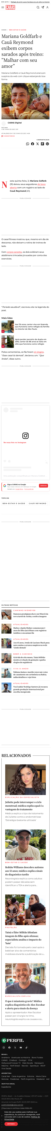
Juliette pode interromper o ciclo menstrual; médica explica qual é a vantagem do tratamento (24, 805)
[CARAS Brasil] (10, 7)
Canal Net (5, 1076)
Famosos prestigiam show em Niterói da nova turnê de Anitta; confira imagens (30, 615)
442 (47, 1079)
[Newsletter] (43, 7)
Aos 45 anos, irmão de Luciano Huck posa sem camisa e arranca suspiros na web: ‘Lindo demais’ (31, 645)
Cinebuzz (13, 1060)
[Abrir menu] (3, 7)
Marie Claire (41, 1076)
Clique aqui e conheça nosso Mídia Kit (16, 1108)
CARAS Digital (15, 123)
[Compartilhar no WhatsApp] (28, 144)
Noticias (5, 1079)
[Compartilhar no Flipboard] (42, 144)
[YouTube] (21, 1047)
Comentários (9, 136)
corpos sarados (14, 252)
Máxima (4, 1066)
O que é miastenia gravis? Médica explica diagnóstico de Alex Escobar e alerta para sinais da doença (25, 1004)
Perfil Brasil (15, 1066)
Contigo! (22, 1060)
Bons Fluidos (37, 1057)
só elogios (39, 352)
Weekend (40, 1079)
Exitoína (30, 1076)
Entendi (11, 1124)
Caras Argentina (19, 1076)
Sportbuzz (34, 1066)
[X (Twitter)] (15, 1047)
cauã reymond (37, 503)
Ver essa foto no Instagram (14, 442)
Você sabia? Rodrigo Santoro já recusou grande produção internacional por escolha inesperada (30, 689)
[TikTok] (26, 1047)
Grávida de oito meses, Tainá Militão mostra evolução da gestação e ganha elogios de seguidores (29, 660)
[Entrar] (47, 7)
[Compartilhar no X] (37, 144)
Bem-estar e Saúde (17, 30)
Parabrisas (14, 1079)
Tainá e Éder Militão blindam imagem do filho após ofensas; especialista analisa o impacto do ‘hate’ (23, 938)
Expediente (6, 1087)
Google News (19, 489)
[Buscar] (38, 7)
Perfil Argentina (28, 1079)
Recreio (25, 1066)
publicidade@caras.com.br (12, 1105)
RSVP (42, 1066)
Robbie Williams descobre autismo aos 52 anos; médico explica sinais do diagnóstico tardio (24, 870)
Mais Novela (27, 1063)
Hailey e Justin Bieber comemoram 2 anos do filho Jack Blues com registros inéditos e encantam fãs (29, 630)
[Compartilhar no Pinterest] (47, 144)
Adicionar (43, 485)
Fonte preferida (28, 489)
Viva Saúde (6, 1068)
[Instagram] (3, 1047)
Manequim (39, 1063)
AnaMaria (5, 1057)
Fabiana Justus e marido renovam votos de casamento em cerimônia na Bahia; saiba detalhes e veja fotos (30, 674)
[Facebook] (9, 1047)
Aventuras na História (20, 1057)
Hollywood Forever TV (11, 1063)
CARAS (4, 1060)
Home (3, 30)
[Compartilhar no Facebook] (32, 144)
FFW (30, 1060)
